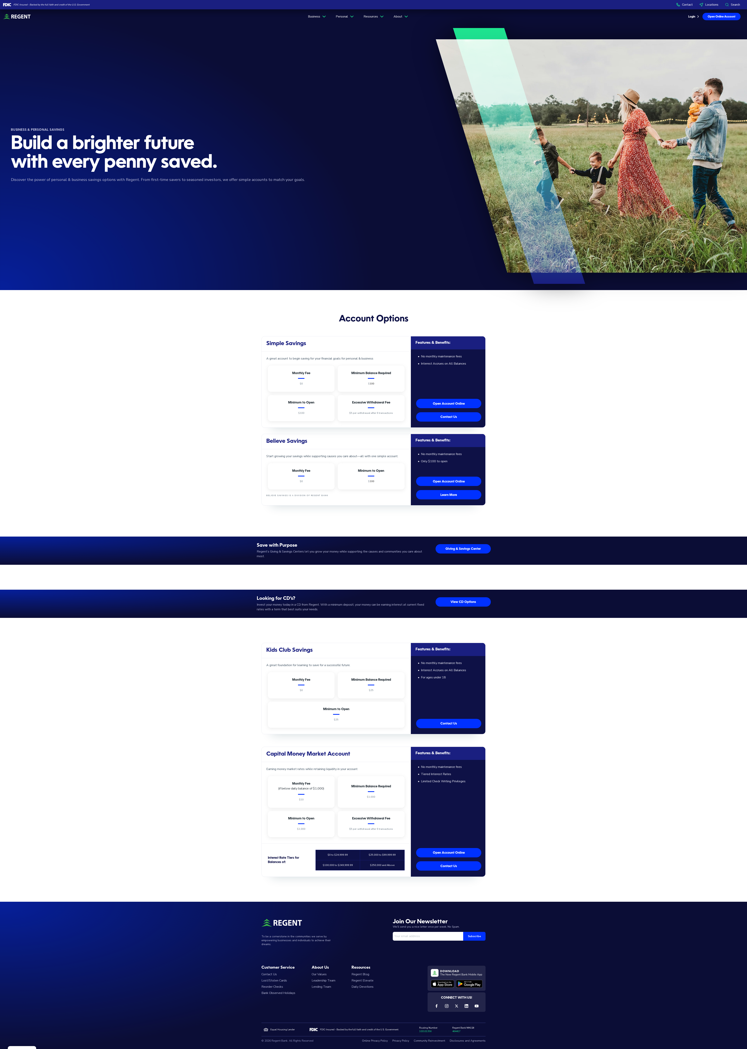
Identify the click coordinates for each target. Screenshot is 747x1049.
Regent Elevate (363, 980)
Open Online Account (721, 16)
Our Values (319, 974)
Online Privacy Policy (375, 1041)
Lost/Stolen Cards (274, 980)
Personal (342, 16)
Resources (371, 16)
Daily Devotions (363, 987)
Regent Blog (360, 974)
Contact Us (448, 417)
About (398, 16)
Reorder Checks (272, 987)
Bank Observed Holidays (278, 993)
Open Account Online (449, 403)
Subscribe (474, 936)
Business (314, 16)
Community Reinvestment (429, 1041)
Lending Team (321, 987)
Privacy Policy (400, 1041)
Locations (711, 5)
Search (735, 5)
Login (691, 16)
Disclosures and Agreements (468, 1041)
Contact (687, 5)
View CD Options (463, 602)
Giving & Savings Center (463, 549)
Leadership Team (323, 980)
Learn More (448, 495)
